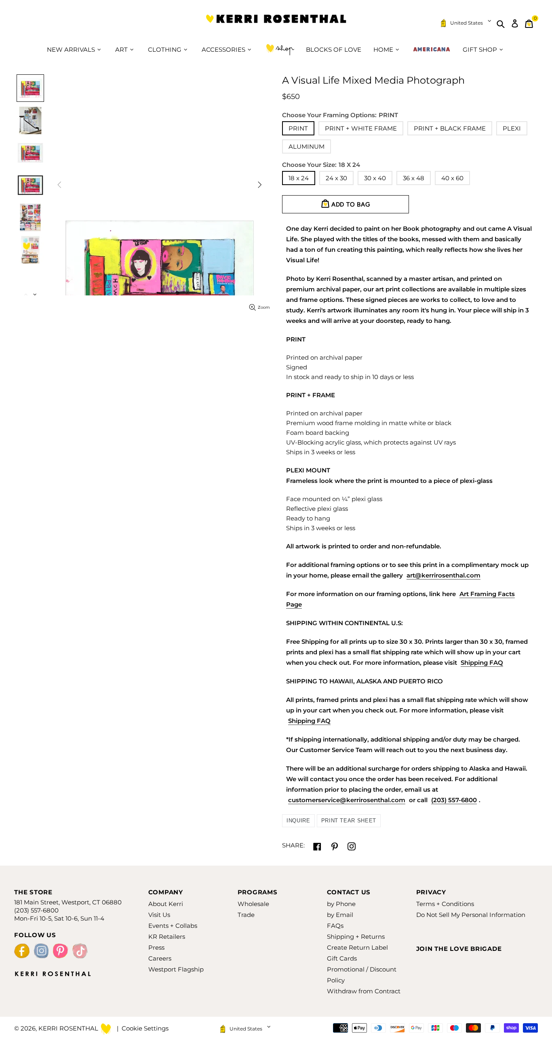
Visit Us (159, 915)
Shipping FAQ (482, 662)
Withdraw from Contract (363, 991)
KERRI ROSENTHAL (276, 23)
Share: (293, 845)
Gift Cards (342, 958)
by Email (340, 915)
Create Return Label (357, 947)
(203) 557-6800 (454, 800)
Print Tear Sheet (348, 821)
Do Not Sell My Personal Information (470, 915)
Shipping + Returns (356, 936)
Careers (159, 958)
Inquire (298, 821)
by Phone (341, 904)
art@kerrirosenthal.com (443, 575)
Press (156, 947)
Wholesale (253, 904)
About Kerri (165, 904)
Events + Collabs (172, 925)
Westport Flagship (176, 969)
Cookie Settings (145, 1028)
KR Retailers (166, 936)
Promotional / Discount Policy (361, 974)
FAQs (335, 925)
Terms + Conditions (445, 904)
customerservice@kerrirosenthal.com (346, 800)
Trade (246, 915)
